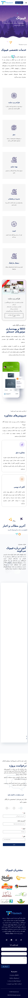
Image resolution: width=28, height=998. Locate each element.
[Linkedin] (11, 940)
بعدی (14, 844)
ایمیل (23, 828)
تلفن (24, 836)
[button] (26, 2)
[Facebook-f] (21, 940)
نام (24, 813)
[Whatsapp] (16, 940)
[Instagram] (6, 940)
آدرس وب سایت (21, 820)
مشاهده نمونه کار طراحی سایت (14, 315)
